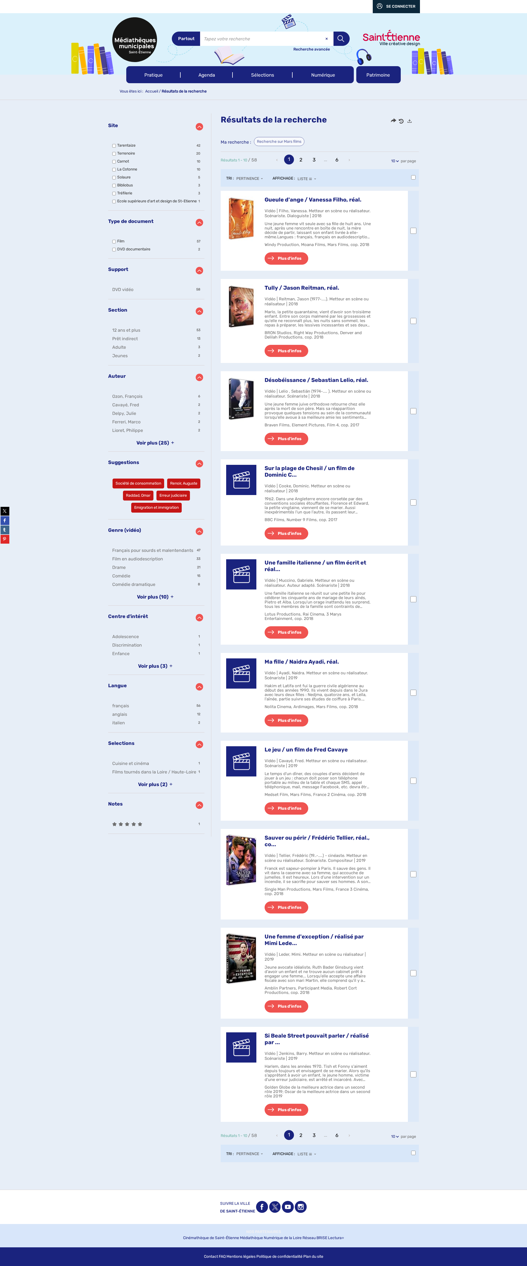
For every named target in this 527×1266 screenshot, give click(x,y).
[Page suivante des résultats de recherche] (349, 160)
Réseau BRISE (314, 1238)
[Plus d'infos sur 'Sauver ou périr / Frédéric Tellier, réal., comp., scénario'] (241, 860)
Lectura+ (336, 1238)
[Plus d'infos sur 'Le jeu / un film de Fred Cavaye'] (241, 761)
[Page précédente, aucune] (277, 160)
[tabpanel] (263, 643)
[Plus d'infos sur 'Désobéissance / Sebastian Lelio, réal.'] (241, 399)
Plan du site (313, 1256)
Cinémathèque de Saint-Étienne (211, 1238)
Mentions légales (241, 1256)
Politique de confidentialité (279, 1256)
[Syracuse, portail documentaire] (134, 39)
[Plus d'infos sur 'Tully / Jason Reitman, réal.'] (241, 306)
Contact (211, 1256)
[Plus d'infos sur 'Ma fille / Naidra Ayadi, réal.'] (241, 673)
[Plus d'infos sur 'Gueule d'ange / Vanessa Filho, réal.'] (241, 218)
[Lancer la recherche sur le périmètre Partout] (341, 39)
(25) (153, 443)
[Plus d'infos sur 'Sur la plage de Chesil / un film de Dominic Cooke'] (241, 480)
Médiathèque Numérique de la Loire (271, 1238)
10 (393, 161)
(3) (153, 666)
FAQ (222, 1256)
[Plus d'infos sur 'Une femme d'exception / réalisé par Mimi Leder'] (241, 959)
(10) (153, 597)
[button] (153, 74)
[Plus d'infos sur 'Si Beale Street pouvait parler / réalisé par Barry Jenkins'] (241, 1047)
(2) (153, 784)
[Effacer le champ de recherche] (327, 39)
